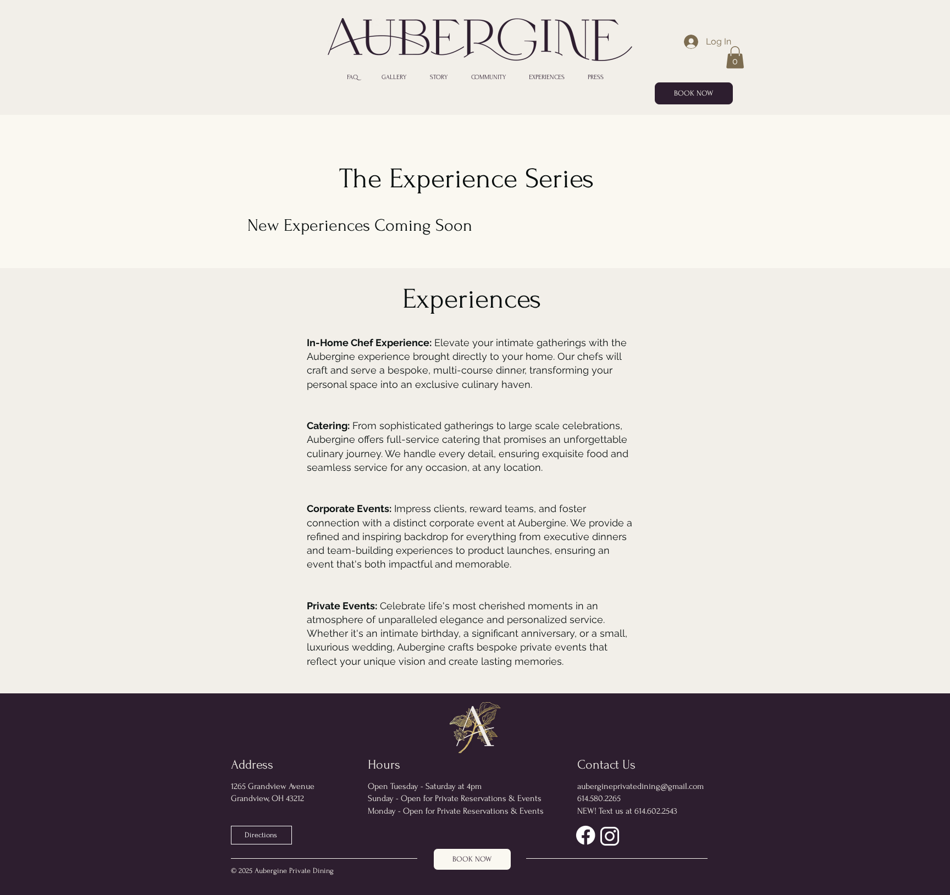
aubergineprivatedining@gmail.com (640, 786)
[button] (735, 57)
